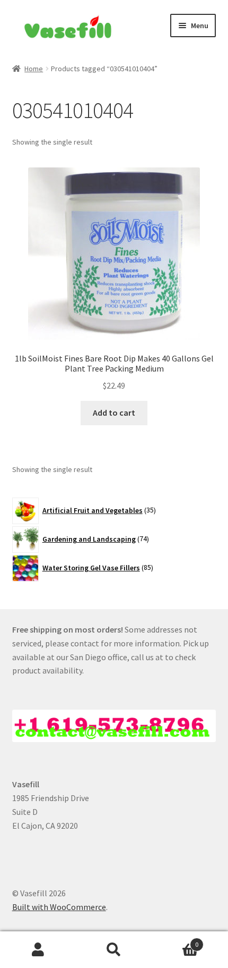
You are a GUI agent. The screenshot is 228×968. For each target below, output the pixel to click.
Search (114, 950)
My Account (38, 950)
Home (33, 68)
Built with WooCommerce (59, 907)
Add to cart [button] (114, 412)
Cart (175, 940)
